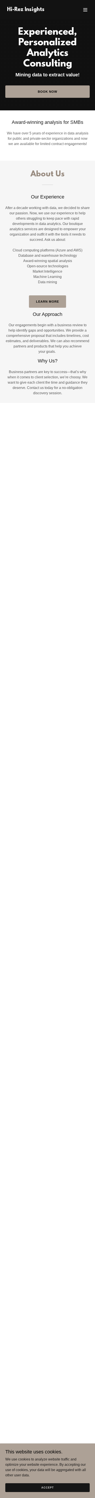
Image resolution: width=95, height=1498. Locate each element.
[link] (25, 10)
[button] (85, 9)
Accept (47, 1487)
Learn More (47, 301)
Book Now (47, 91)
